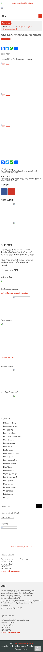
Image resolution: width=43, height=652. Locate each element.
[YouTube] (11, 191)
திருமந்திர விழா (11, 474)
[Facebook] (4, 191)
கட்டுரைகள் (9, 440)
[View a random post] (3, 16)
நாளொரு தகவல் (11, 477)
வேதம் (7, 497)
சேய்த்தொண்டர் (11, 460)
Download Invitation (7, 357)
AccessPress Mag (28, 646)
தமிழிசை (8, 467)
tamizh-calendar (11, 423)
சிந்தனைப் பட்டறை (12, 453)
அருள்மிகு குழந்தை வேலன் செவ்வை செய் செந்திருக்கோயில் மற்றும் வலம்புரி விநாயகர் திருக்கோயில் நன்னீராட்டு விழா (17, 252)
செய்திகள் (9, 457)
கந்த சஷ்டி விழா (11, 443)
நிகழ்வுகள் (9, 480)
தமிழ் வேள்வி (10, 470)
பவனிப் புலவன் (10, 487)
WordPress (12, 646)
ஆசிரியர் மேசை (11, 433)
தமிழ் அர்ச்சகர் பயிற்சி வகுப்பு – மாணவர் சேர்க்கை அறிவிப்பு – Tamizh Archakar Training (17, 262)
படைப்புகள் (9, 484)
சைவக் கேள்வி (10, 463)
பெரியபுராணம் (10, 494)
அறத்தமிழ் (9, 430)
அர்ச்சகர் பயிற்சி (11, 426)
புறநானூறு (9, 491)
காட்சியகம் (13, 26)
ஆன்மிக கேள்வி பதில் (13, 436)
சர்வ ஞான (9, 450)
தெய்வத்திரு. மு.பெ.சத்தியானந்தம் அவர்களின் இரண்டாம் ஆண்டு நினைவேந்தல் (21, 179)
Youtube (25, 649)
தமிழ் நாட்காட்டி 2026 (9, 270)
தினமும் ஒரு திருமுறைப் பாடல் (21, 546)
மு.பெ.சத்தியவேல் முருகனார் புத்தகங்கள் (14, 293)
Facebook (18, 649)
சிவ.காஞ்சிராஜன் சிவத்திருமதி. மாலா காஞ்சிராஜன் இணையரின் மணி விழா (19, 171)
